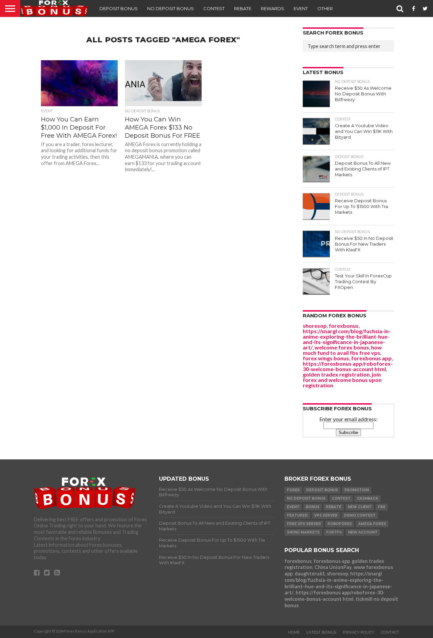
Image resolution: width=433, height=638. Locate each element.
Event (301, 8)
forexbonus (344, 325)
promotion (356, 490)
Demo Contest (359, 515)
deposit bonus (322, 490)
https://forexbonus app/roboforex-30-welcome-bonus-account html (348, 366)
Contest (214, 8)
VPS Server (326, 515)
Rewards (272, 8)
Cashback (367, 498)
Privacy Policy (358, 632)
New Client (359, 507)
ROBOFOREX (339, 524)
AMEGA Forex (372, 524)
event (293, 507)
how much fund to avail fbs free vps (342, 350)
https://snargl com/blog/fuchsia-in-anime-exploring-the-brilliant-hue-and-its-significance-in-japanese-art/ (347, 339)
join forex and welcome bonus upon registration (342, 379)
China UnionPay (333, 567)
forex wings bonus (326, 358)
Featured (297, 515)
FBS (381, 507)
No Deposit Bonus (170, 8)
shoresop (315, 325)
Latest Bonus (321, 632)
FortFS (334, 532)
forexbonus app (371, 358)
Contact (390, 632)
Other (325, 8)
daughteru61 (310, 573)
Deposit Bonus (118, 8)
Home (294, 632)
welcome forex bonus (342, 347)
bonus (312, 507)
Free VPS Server (304, 524)
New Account (363, 532)
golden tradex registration (336, 374)
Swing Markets (303, 532)
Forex (293, 490)
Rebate (242, 8)
